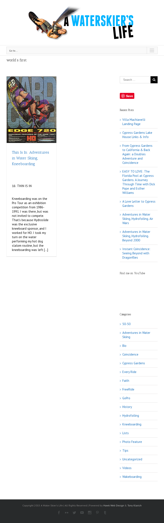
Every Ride (129, 372)
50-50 (126, 324)
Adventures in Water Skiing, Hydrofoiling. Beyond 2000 (136, 236)
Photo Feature (132, 442)
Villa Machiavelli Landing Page (133, 122)
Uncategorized (132, 459)
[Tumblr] (105, 512)
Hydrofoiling (130, 416)
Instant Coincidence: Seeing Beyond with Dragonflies (136, 253)
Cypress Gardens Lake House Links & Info (137, 135)
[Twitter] (74, 512)
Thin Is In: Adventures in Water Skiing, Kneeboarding (30, 158)
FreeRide (128, 389)
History (127, 407)
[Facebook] (59, 512)
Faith (125, 381)
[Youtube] (82, 512)
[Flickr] (66, 512)
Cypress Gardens (133, 363)
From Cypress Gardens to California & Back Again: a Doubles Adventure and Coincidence (137, 154)
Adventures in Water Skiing (136, 335)
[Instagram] (89, 512)
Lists (125, 433)
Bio (124, 346)
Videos (127, 468)
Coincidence (130, 354)
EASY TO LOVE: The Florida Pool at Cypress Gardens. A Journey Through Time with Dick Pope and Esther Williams (138, 182)
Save (129, 96)
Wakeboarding (132, 477)
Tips (125, 450)
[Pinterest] (97, 512)
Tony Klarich (134, 505)
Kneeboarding (131, 424)
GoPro (126, 398)
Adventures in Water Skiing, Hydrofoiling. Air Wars (137, 218)
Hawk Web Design (113, 505)
